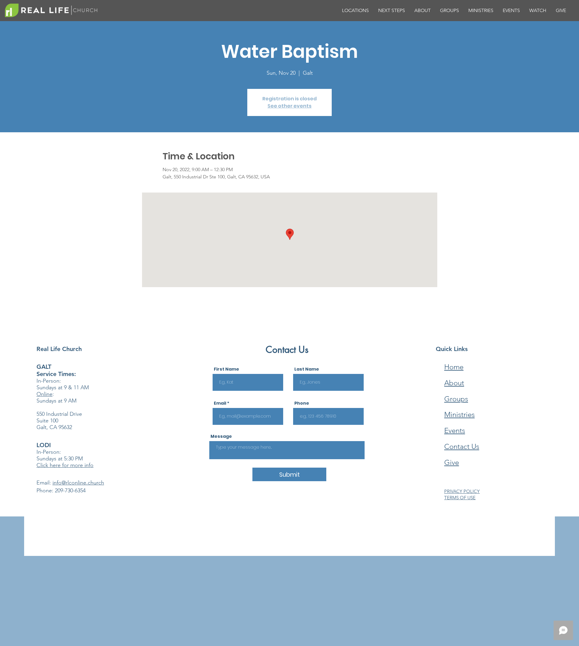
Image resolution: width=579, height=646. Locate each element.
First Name (226, 369)
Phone (301, 403)
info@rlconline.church (78, 482)
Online (44, 394)
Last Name (306, 369)
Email (220, 403)
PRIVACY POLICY (462, 491)
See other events (289, 105)
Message (221, 436)
